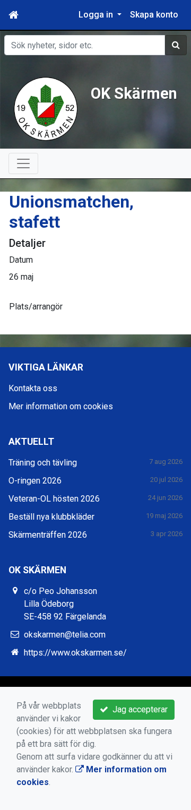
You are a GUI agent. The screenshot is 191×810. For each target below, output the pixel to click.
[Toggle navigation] (23, 163)
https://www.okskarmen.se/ (75, 653)
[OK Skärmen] (45, 108)
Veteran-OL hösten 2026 (54, 499)
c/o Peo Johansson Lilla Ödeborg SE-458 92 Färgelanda (65, 604)
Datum (21, 260)
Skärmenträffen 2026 (47, 535)
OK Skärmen (134, 93)
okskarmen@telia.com (65, 635)
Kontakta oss (32, 388)
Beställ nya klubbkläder (51, 517)
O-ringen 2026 (35, 481)
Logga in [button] (97, 15)
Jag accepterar (138, 709)
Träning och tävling (42, 463)
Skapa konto (154, 15)
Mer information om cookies (60, 406)
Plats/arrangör (36, 306)
